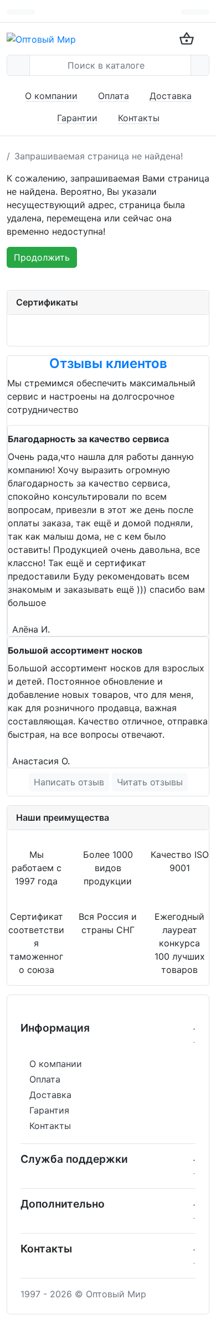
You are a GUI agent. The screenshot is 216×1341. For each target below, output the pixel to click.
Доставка (171, 95)
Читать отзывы (150, 782)
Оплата (113, 95)
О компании (51, 95)
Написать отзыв (69, 782)
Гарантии (77, 117)
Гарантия (49, 1110)
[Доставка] (188, 12)
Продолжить (42, 257)
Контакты (139, 117)
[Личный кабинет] (202, 12)
